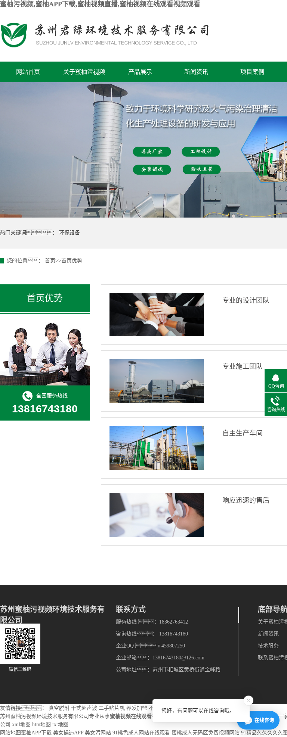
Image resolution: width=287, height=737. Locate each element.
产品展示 (140, 72)
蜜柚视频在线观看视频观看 (141, 716)
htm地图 (41, 724)
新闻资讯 (196, 72)
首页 (50, 260)
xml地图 (21, 724)
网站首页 (28, 72)
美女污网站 (98, 733)
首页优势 (71, 260)
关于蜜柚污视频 (84, 72)
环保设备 (69, 232)
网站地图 (10, 733)
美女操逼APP (68, 733)
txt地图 (60, 724)
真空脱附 (59, 708)
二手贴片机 (112, 708)
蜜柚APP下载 (36, 733)
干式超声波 (84, 708)
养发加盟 (136, 708)
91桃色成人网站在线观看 (141, 733)
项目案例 (252, 72)
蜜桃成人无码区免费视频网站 (206, 733)
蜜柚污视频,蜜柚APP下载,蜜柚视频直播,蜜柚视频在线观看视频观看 (100, 4)
